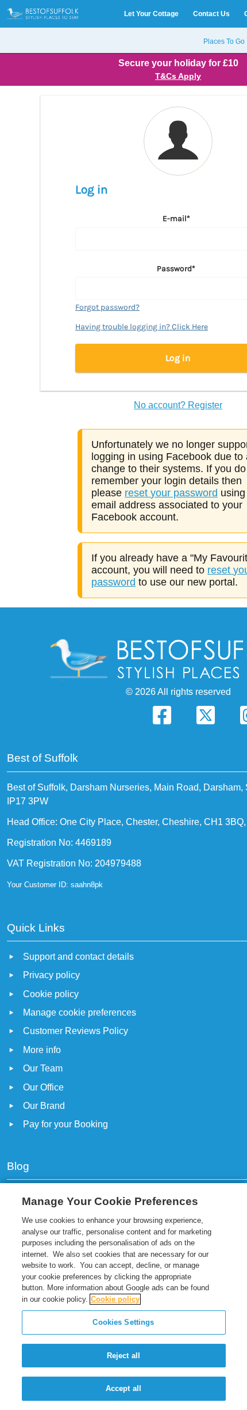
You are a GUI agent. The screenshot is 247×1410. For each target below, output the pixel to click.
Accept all (123, 1388)
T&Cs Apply (178, 76)
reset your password (171, 493)
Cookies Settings (123, 1322)
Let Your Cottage (151, 14)
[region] (123, 1296)
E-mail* (176, 218)
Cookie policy (115, 1299)
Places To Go (224, 41)
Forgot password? (107, 307)
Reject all (123, 1355)
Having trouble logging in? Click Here (141, 327)
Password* (176, 268)
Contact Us (211, 14)
